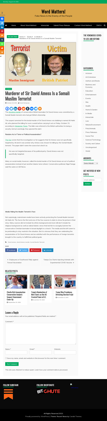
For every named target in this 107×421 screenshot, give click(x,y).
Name (8, 349)
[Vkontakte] (32, 108)
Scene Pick (89, 136)
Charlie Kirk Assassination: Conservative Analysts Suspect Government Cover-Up (16, 296)
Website (57, 349)
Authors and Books (92, 81)
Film (86, 102)
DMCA (99, 25)
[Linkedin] (15, 108)
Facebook (11, 250)
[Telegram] (36, 108)
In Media (8, 89)
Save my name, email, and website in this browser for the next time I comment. (36, 358)
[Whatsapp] (2, 44)
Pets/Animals (90, 128)
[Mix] (2, 35)
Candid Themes (76, 416)
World (87, 151)
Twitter (24, 250)
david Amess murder (23, 242)
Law (87, 121)
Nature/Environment (93, 125)
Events (88, 98)
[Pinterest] (19, 108)
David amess (12, 242)
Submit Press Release (62, 25)
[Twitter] (11, 108)
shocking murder (15, 112)
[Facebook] (7, 108)
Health (87, 106)
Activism (88, 73)
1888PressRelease (74, 387)
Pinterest (36, 250)
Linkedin (48, 250)
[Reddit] (23, 108)
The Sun (8, 140)
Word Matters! (53, 11)
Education (89, 91)
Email (32, 349)
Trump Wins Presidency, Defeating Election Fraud (64, 293)
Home (13, 25)
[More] (40, 108)
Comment (9, 321)
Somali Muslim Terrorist (37, 242)
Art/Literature (90, 77)
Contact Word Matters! (83, 25)
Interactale (45, 25)
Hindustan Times (21, 126)
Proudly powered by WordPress (37, 416)
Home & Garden (91, 110)
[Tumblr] (27, 108)
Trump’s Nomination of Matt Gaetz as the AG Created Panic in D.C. (39, 294)
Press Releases (91, 132)
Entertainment (90, 95)
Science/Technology (93, 140)
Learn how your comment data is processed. (51, 370)
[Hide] (1, 56)
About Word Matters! (28, 25)
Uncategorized (91, 147)
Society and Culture (92, 143)
